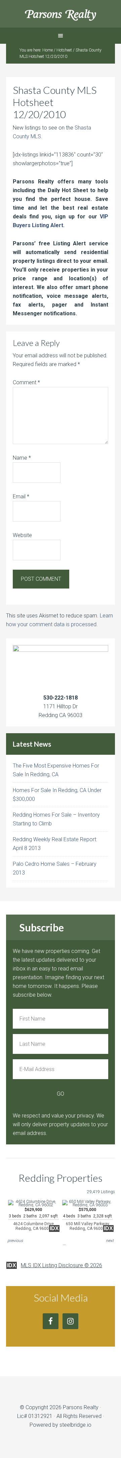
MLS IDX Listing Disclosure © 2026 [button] (61, 1265)
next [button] (110, 1240)
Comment (26, 382)
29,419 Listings (101, 1191)
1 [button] (64, 1240)
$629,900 (33, 1219)
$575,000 (87, 1219)
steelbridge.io (75, 1425)
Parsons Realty (60, 13)
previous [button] (15, 1240)
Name (22, 458)
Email (21, 496)
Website (22, 535)
